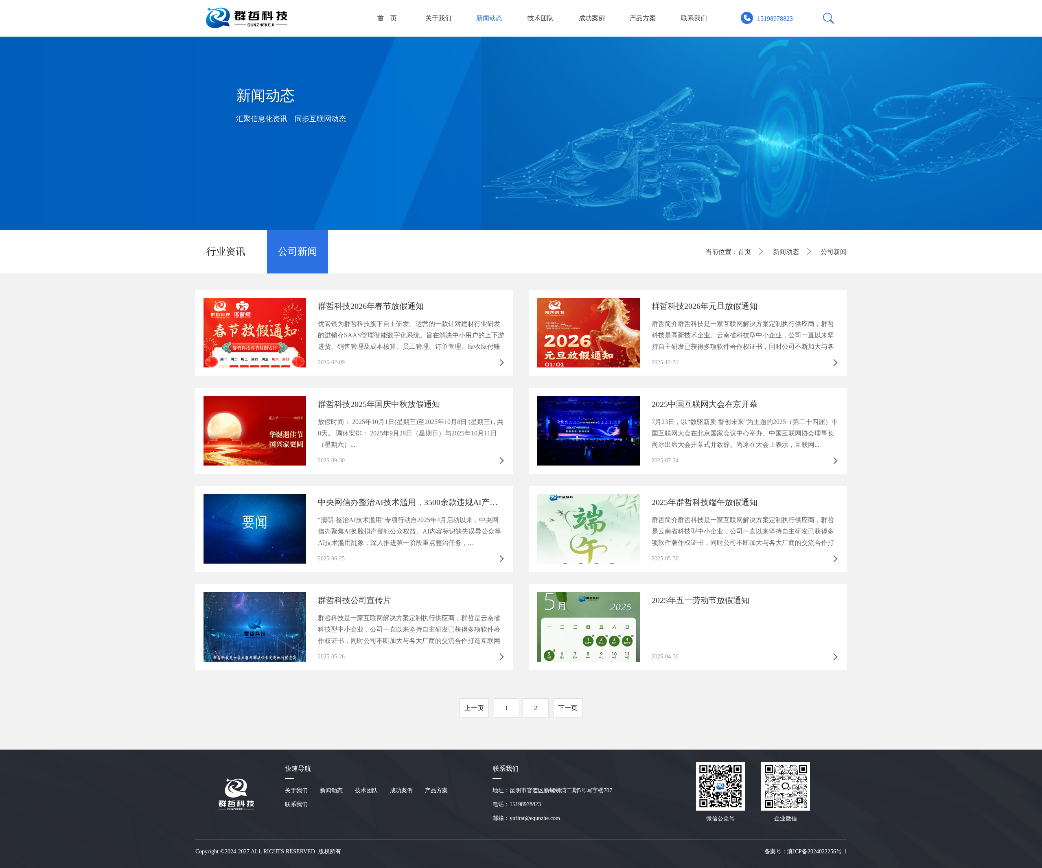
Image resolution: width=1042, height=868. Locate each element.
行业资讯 (225, 251)
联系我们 (694, 18)
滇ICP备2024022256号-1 (817, 851)
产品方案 (643, 18)
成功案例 (592, 18)
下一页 (568, 707)
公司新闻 (297, 251)
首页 (744, 251)
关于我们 (438, 18)
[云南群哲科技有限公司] (248, 17)
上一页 (474, 707)
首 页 (387, 18)
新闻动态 (489, 18)
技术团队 (541, 18)
